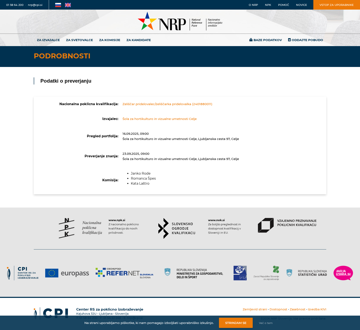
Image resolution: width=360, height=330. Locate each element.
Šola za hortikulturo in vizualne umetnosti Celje (159, 119)
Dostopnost (278, 309)
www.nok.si (216, 220)
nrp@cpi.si (35, 4)
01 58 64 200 (15, 4)
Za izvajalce (48, 40)
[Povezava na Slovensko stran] (58, 4)
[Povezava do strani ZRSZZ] (268, 273)
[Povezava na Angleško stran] (68, 4)
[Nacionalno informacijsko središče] (180, 22)
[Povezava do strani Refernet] (126, 273)
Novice (301, 4)
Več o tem (266, 323)
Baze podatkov (268, 40)
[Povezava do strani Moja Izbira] (343, 273)
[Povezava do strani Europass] (68, 273)
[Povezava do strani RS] (195, 273)
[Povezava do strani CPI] (24, 273)
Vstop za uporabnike (337, 4)
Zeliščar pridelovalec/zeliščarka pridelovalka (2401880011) (167, 104)
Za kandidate (138, 40)
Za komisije (109, 40)
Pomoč (283, 4)
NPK (268, 4)
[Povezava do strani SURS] (308, 273)
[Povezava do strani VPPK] (287, 225)
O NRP (253, 4)
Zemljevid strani (255, 309)
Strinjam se (235, 323)
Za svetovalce (79, 40)
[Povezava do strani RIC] (242, 273)
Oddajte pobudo (307, 40)
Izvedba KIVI (317, 309)
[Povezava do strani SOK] (176, 228)
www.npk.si (117, 220)
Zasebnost (297, 309)
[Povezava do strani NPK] (80, 228)
